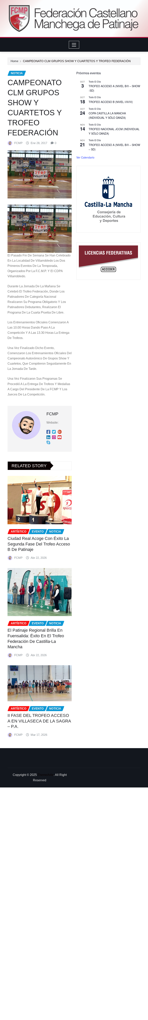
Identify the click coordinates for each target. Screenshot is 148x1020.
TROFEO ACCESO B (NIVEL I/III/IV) (111, 102)
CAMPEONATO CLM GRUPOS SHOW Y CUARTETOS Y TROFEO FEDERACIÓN (77, 61)
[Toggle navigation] (74, 45)
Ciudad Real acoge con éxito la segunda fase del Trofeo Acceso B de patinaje (39, 544)
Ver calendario (85, 157)
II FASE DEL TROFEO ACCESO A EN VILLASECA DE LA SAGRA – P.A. (39, 721)
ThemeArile (46, 774)
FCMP (18, 143)
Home (14, 61)
